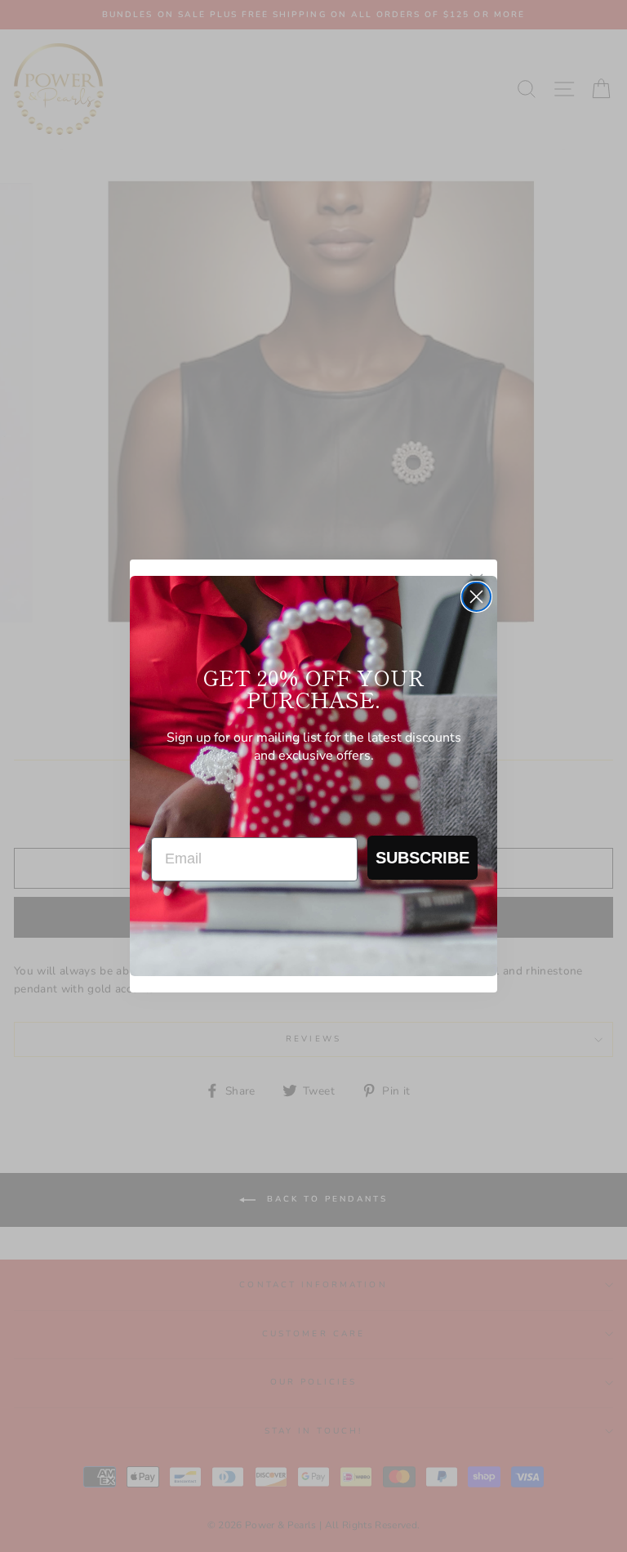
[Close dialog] (476, 596)
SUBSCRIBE (422, 858)
